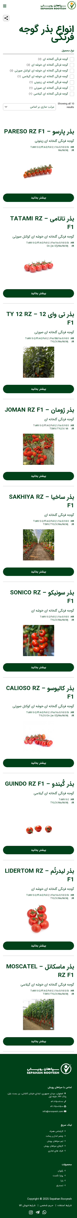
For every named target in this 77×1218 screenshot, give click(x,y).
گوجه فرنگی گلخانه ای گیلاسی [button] (51, 94)
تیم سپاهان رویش (55, 1141)
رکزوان (60, 1171)
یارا (62, 1180)
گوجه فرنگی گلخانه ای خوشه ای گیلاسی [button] (45, 76)
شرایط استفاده (65, 1205)
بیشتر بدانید (38, 197)
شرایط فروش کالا (27, 1205)
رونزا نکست (58, 1175)
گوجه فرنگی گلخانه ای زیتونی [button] (51, 82)
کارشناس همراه (56, 1131)
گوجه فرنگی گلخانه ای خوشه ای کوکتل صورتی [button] (41, 71)
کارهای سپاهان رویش (53, 1146)
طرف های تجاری (55, 1151)
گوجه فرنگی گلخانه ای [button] (55, 59)
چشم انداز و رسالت (54, 1136)
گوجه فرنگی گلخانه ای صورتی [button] (51, 88)
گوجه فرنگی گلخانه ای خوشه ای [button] (49, 65)
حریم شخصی (46, 1205)
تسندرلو (59, 1185)
